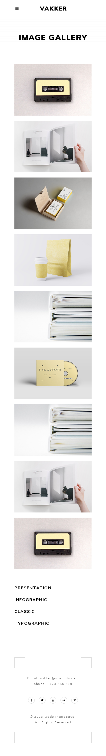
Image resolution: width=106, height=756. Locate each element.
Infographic (30, 599)
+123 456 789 (60, 684)
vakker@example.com (59, 678)
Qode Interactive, (59, 716)
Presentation (32, 587)
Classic (24, 611)
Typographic (31, 623)
